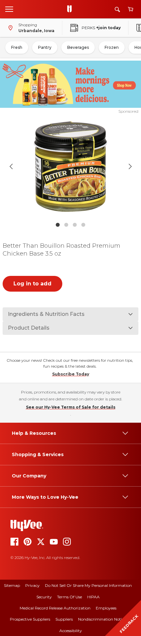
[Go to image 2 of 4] (66, 225)
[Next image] (130, 166)
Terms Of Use (69, 596)
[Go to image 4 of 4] (83, 225)
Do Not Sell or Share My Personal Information (88, 585)
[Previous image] (11, 166)
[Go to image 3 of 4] (74, 225)
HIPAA (93, 596)
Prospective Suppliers (30, 619)
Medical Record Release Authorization (55, 608)
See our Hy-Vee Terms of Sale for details (70, 407)
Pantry (44, 47)
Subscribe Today (70, 374)
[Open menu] (9, 9)
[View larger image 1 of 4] (70, 166)
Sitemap (12, 585)
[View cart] (130, 9)
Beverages (78, 47)
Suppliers (64, 619)
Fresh (16, 47)
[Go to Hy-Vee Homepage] (71, 9)
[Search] (117, 9)
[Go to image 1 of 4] (57, 225)
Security (44, 596)
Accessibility (70, 630)
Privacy (32, 585)
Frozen (112, 47)
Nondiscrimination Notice (102, 619)
